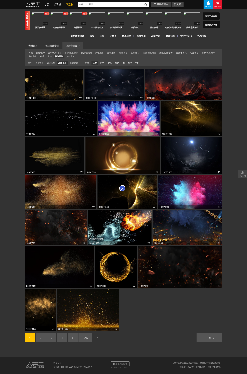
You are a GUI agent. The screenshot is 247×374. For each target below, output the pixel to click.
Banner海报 (86, 52)
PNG (117, 63)
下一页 (209, 338)
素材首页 (33, 45)
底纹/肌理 (40, 52)
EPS (130, 63)
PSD (102, 63)
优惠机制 (126, 35)
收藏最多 (62, 63)
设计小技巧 (186, 35)
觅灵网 (177, 4)
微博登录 (217, 4)
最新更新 (74, 63)
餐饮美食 (33, 56)
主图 (102, 35)
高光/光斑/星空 (208, 52)
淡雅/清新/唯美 (71, 52)
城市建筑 (111, 52)
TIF (137, 63)
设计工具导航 (211, 16)
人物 (50, 56)
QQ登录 (208, 4)
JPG (110, 63)
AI (124, 63)
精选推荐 (51, 63)
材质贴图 (170, 35)
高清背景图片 (73, 45)
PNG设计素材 (52, 45)
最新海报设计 (77, 35)
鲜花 (42, 56)
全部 (31, 52)
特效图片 (59, 56)
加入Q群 (243, 174)
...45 (85, 338)
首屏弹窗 (141, 35)
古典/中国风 (181, 52)
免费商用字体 (211, 24)
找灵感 (57, 4)
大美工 (33, 4)
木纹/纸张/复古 (166, 52)
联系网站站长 (120, 363)
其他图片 (70, 56)
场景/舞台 (135, 52)
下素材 (69, 4)
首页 (46, 4)
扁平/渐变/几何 (54, 52)
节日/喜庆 (194, 52)
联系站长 (57, 363)
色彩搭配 (201, 35)
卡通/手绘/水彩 (149, 52)
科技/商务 (99, 52)
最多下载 (39, 63)
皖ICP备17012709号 (83, 366)
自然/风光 (123, 52)
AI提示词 (155, 35)
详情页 (113, 35)
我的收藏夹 (161, 4)
